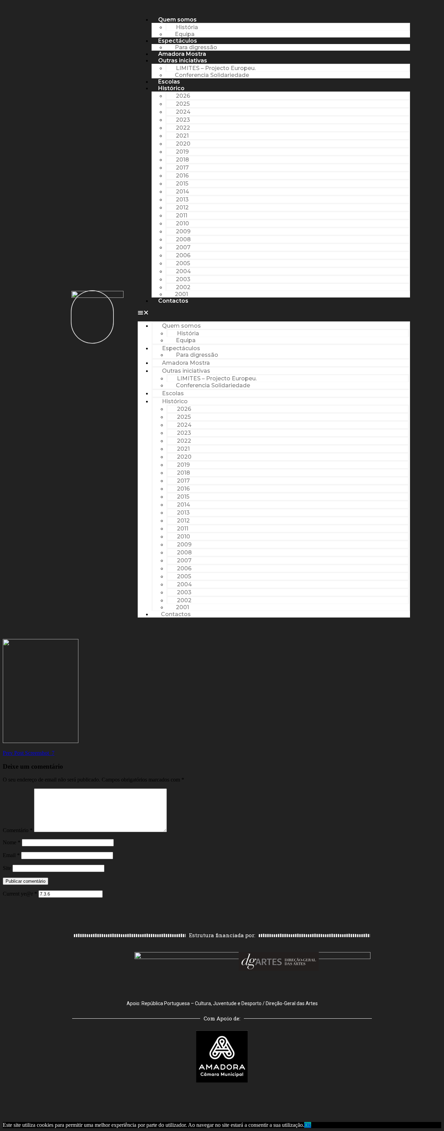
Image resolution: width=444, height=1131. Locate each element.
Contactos (173, 300)
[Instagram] (222, 909)
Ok (307, 1125)
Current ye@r (20, 894)
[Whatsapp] (241, 909)
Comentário (18, 830)
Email (11, 855)
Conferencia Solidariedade (212, 75)
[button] (274, 313)
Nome (11, 842)
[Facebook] (203, 909)
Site (7, 868)
